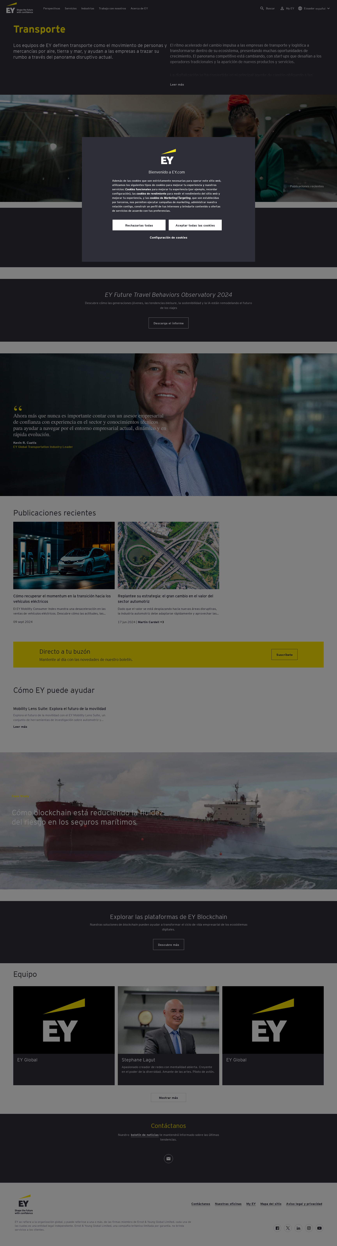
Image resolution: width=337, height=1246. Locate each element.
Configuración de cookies (168, 237)
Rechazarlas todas (139, 225)
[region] (168, 199)
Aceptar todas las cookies (195, 225)
